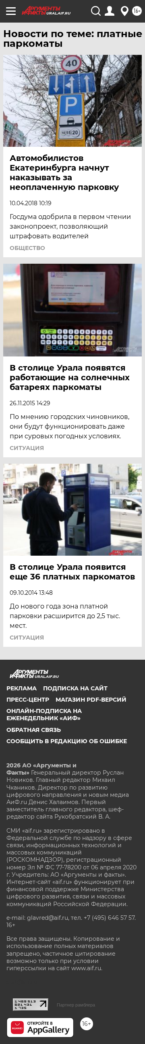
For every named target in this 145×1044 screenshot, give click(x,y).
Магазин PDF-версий (91, 699)
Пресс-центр (27, 699)
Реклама (21, 688)
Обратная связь (33, 730)
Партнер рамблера (76, 1004)
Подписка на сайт (75, 688)
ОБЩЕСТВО (27, 248)
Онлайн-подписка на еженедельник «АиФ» (44, 714)
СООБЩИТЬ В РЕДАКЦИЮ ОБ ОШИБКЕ (66, 741)
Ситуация (27, 448)
